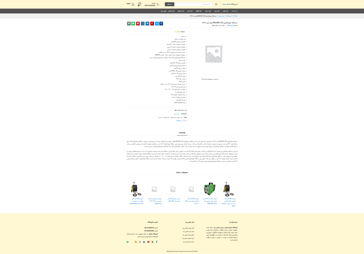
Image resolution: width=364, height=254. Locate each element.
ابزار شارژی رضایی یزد (188, 238)
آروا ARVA (230, 26)
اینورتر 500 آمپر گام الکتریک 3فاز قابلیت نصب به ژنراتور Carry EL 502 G (228, 202)
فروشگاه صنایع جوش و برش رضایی (147, 237)
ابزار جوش (234, 11)
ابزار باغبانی (171, 11)
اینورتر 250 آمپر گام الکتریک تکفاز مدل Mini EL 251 (191, 201)
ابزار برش (217, 11)
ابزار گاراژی (199, 11)
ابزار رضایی (166, 117)
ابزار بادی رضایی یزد (188, 242)
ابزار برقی (225, 11)
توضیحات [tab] (182, 133)
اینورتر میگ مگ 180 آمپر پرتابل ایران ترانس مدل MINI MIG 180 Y (210, 201)
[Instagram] (140, 242)
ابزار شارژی (181, 11)
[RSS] (136, 242)
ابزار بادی (190, 11)
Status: (182, 32)
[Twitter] (152, 242)
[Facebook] (157, 242)
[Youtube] (148, 242)
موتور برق (163, 11)
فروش (153, 3)
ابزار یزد (160, 117)
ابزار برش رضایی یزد (188, 231)
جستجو (169, 4)
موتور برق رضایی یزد (188, 235)
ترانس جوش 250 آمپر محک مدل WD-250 (174, 200)
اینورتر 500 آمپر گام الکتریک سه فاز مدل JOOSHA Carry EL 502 (136, 201)
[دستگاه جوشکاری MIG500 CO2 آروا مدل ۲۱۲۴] (161, 23)
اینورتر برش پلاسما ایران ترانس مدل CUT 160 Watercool (155, 201)
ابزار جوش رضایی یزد (188, 228)
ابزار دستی (208, 11)
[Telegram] (132, 242)
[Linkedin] (144, 242)
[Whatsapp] (128, 242)
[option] (228, 194)
